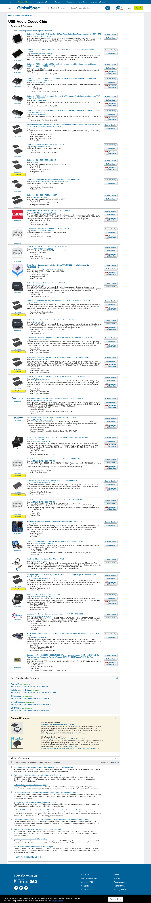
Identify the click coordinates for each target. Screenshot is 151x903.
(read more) (78, 732)
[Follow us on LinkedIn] (26, 888)
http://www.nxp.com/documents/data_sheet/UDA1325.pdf (35, 802)
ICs (15, 684)
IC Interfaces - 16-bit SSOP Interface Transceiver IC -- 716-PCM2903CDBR (55, 500)
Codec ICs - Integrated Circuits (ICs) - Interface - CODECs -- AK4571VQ (53, 179)
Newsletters (82, 2)
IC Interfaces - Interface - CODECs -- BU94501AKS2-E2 (47, 247)
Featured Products (32, 31)
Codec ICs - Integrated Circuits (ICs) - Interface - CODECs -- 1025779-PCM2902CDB (58, 300)
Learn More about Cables (38, 710)
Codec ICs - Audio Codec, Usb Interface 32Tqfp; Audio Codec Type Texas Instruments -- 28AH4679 (64, 34)
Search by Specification (19, 686)
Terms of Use (119, 886)
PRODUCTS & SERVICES (23, 15)
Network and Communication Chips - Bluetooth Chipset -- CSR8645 (52, 418)
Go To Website (110, 38)
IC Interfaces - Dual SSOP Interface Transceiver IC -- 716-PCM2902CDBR (54, 459)
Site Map (117, 878)
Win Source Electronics (41, 303)
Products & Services (25, 2)
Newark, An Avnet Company (42, 36)
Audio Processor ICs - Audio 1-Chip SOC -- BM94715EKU (48, 211)
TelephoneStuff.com (40, 561)
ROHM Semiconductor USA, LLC (44, 213)
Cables (16, 708)
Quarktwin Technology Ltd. (42, 197)
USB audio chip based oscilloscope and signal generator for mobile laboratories (43, 767)
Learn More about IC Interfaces (39, 698)
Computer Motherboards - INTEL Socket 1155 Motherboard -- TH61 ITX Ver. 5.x (56, 541)
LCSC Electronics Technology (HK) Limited (48, 269)
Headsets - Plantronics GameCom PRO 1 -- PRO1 (45, 559)
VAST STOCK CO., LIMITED (43, 231)
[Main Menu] (9, 8)
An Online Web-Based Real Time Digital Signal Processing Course (38, 829)
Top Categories (120, 882)
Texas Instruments (39, 68)
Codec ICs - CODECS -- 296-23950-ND (41, 160)
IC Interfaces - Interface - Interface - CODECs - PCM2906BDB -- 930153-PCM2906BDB (59, 377)
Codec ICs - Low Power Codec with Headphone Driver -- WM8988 (51, 320)
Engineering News (43, 2)
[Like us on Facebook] (16, 888)
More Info (46, 31)
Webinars (70, 2)
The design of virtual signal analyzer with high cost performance (37, 775)
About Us (85, 875)
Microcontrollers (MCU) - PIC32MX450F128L (43, 594)
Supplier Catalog (110, 34)
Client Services (87, 890)
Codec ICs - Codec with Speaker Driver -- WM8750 (46, 283)
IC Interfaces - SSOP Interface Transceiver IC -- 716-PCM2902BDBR (52, 481)
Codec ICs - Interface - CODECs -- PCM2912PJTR (46, 144)
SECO (35, 659)
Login (130, 8)
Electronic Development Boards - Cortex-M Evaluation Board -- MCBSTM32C (55, 522)
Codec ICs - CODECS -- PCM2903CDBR (42, 195)
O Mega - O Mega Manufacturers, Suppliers (30, 785)
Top (117, 678)
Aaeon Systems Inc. (40, 638)
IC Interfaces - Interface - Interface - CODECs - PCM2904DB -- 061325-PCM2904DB (58, 357)
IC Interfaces (16, 696)
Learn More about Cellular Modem (42, 692)
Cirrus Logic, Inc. (39, 285)
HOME (10, 15)
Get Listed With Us (89, 878)
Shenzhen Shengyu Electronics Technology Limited (50, 181)
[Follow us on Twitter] (21, 888)
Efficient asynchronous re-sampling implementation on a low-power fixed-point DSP (45, 792)
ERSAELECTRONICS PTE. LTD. (44, 461)
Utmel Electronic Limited (41, 129)
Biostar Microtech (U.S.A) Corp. (44, 543)
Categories (21, 31)
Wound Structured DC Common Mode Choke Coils (63, 739)
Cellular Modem (20, 690)
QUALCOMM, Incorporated (42, 400)
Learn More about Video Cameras (39, 704)
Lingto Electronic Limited (41, 147)
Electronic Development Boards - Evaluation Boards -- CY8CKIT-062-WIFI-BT (55, 614)
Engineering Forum (98, 2)
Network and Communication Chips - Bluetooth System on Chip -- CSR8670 (55, 398)
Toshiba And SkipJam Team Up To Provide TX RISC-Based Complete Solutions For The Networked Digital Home (55, 810)
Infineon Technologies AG (42, 616)
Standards (58, 2)
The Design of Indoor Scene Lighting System (30, 839)
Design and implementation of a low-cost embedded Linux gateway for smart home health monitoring (51, 819)
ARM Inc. (36, 524)
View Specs (17, 46)
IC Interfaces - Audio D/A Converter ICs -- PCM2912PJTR (48, 228)
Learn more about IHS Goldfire (28, 857)
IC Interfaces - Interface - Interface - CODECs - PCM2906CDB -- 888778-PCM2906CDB (59, 337)
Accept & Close (115, 899)
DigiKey (35, 162)
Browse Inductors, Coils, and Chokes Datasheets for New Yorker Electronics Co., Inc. (70, 748)
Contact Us (85, 886)
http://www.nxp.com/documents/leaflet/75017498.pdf (33, 847)
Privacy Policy (120, 890)
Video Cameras (17, 702)
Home (11, 2)
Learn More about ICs (38, 686)
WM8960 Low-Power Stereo (58, 725)
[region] (75, 899)
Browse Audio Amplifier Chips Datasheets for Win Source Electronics (64, 734)
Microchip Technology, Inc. (42, 441)
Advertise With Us (88, 882)
